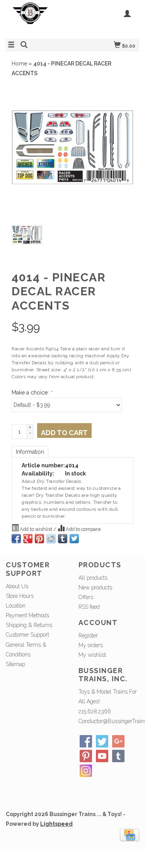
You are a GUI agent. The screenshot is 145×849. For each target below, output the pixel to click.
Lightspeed (56, 824)
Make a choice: (32, 392)
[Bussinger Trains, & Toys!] (39, 18)
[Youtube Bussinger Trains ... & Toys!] (102, 756)
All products (92, 578)
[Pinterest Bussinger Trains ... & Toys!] (86, 756)
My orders (90, 645)
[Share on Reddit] (51, 538)
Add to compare (83, 529)
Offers (85, 597)
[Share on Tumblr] (62, 538)
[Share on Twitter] (74, 538)
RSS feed (89, 607)
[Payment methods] (129, 835)
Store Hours (20, 596)
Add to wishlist (36, 529)
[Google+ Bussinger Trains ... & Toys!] (118, 741)
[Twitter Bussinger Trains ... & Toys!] (102, 741)
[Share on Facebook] (16, 538)
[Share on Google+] (27, 538)
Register (88, 635)
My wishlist (92, 655)
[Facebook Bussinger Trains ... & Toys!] (86, 741)
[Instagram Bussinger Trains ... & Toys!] (86, 771)
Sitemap (15, 664)
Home (19, 63)
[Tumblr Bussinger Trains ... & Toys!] (118, 756)
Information (30, 452)
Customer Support (27, 635)
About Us (17, 586)
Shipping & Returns (29, 625)
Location (16, 606)
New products (95, 587)
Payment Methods (27, 615)
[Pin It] (39, 538)
